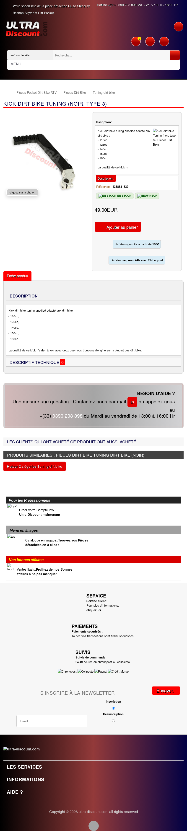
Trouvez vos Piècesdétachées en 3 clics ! (56, 542)
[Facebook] (93, 825)
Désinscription (113, 714)
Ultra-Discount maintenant (39, 514)
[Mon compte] (150, 42)
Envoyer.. (166, 690)
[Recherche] (175, 55)
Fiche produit (17, 275)
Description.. (106, 178)
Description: (103, 122)
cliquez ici (93, 610)
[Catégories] (178, 26)
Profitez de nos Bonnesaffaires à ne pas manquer (45, 571)
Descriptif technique (37, 362)
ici (132, 402)
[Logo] (26, 28)
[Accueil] (7, 92)
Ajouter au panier (122, 227)
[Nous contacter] (164, 42)
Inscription (113, 701)
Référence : (104, 186)
